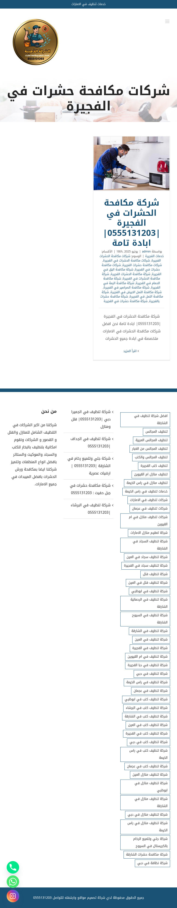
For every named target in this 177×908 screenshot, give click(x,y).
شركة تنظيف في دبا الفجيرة (148, 665)
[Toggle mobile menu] (167, 21)
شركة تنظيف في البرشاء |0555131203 (91, 508)
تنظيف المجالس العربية (152, 440)
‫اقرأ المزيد (130, 351)
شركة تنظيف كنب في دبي (149, 742)
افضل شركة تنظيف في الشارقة (151, 419)
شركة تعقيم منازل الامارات (149, 533)
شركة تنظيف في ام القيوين (148, 656)
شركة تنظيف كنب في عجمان (147, 766)
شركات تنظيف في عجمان (150, 508)
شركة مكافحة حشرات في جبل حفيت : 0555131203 (90, 489)
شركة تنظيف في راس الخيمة (147, 682)
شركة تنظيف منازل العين (150, 774)
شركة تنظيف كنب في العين (148, 725)
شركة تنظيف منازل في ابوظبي (151, 786)
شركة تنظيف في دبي (152, 674)
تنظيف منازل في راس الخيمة (147, 483)
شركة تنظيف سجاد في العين (147, 557)
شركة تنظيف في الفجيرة (150, 648)
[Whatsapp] (13, 881)
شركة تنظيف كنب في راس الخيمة (148, 754)
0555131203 (42, 898)
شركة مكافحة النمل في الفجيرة (132, 294)
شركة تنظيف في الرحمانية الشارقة (149, 603)
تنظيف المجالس (156, 431)
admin (146, 251)
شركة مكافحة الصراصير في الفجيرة (126, 287)
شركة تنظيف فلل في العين (148, 583)
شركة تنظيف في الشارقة (149, 631)
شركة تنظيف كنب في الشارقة (146, 716)
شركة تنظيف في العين (151, 639)
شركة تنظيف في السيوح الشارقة (150, 619)
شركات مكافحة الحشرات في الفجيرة (126, 260)
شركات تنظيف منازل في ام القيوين (148, 520)
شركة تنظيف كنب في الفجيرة (147, 733)
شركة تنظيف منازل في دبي (148, 814)
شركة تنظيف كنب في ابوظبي (146, 699)
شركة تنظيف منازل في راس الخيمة (147, 826)
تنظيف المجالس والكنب (151, 457)
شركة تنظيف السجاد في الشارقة (150, 545)
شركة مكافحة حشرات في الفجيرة (126, 301)
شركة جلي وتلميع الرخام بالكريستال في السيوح (150, 842)
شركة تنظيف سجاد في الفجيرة (146, 565)
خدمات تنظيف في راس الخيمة (146, 491)
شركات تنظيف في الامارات (149, 500)
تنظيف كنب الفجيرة (154, 466)
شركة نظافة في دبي (152, 863)
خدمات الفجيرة (154, 256)
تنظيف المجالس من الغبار (150, 449)
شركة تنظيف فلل (155, 574)
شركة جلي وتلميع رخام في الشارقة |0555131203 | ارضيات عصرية (89, 466)
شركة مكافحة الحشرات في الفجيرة (131, 276)
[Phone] (13, 867)
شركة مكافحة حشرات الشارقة (147, 854)
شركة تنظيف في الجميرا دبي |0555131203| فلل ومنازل (91, 419)
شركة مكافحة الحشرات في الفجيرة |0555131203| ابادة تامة (131, 163)
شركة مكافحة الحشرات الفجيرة (130, 274)
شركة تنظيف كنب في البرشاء (147, 708)
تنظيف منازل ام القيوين (151, 474)
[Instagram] (13, 896)
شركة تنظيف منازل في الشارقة (151, 802)
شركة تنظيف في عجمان (151, 691)
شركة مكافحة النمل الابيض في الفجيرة (136, 292)
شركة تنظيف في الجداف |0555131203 (91, 442)
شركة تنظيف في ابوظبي (149, 591)
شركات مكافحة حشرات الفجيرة (142, 265)
